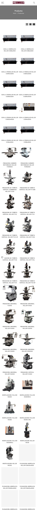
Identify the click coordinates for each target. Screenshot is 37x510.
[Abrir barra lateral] (2, 257)
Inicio (14, 13)
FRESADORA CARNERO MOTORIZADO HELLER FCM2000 (27, 165)
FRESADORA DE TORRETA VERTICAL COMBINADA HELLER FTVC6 (9, 189)
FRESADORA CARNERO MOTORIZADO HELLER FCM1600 (9, 165)
